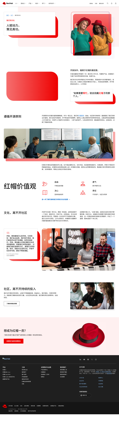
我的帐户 (24, 372)
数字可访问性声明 (32, 411)
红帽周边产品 (53, 405)
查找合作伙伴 (25, 379)
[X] (92, 360)
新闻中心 (100, 377)
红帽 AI (4, 369)
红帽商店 (43, 372)
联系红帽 (33, 405)
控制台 (91, 3)
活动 (21, 405)
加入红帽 (100, 387)
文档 (96, 3)
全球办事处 (26, 405)
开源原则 (81, 116)
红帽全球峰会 (61, 405)
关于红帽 (10, 405)
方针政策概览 (23, 411)
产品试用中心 (44, 369)
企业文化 (81, 380)
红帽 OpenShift (6, 374)
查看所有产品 (6, 379)
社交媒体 (62, 377)
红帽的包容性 (45, 405)
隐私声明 (10, 411)
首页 (7, 15)
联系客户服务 (63, 372)
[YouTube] (84, 360)
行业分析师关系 (83, 387)
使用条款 (16, 411)
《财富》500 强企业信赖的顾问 (103, 371)
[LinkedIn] (80, 360)
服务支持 (101, 3)
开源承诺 (100, 380)
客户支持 (24, 374)
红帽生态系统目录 (26, 381)
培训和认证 (24, 369)
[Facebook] (88, 360)
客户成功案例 (82, 383)
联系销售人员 (63, 369)
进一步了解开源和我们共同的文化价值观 (55, 199)
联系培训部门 (63, 374)
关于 (12, 15)
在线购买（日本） (45, 374)
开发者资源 (24, 377)
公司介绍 (81, 377)
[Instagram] (96, 360)
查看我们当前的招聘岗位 (13, 341)
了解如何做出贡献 (11, 303)
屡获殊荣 (109, 373)
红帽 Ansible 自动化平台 (9, 377)
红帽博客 (39, 405)
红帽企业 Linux (6, 372)
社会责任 (100, 383)
